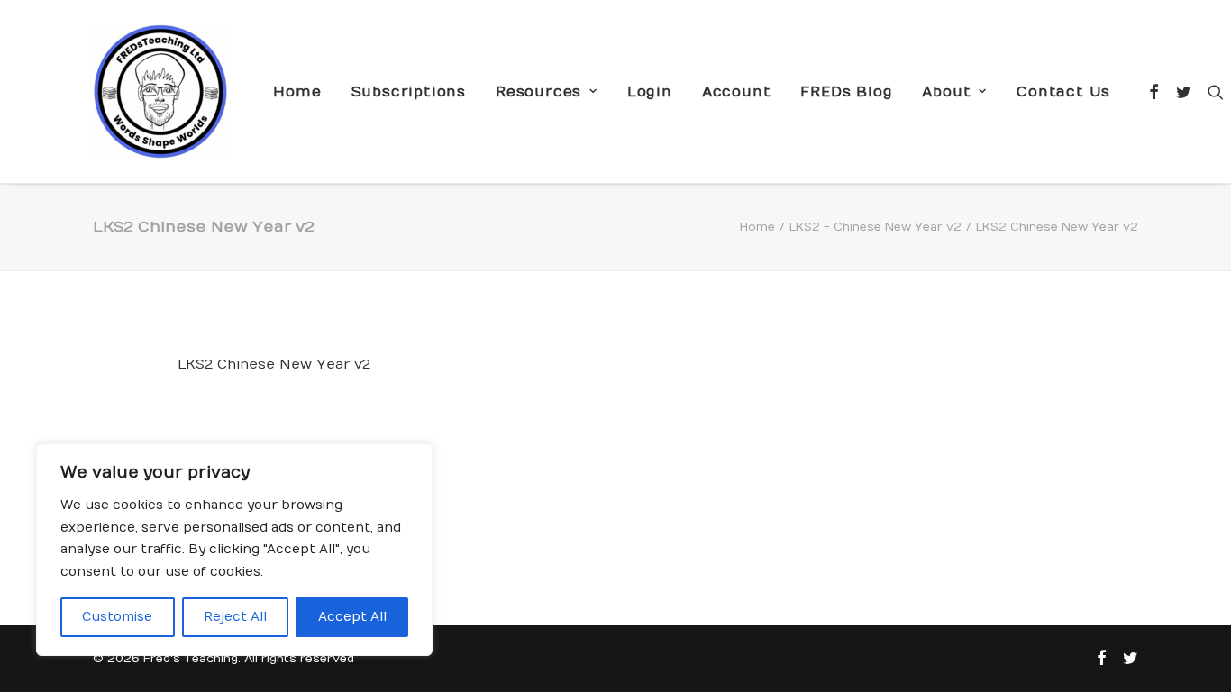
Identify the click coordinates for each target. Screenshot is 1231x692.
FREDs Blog (846, 92)
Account (736, 92)
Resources (538, 92)
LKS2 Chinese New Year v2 (274, 364)
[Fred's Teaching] (160, 91)
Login (649, 92)
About (946, 92)
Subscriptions (408, 92)
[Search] (1211, 91)
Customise (117, 616)
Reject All (235, 616)
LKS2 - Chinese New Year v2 (875, 227)
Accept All (352, 616)
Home (297, 92)
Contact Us (1063, 92)
